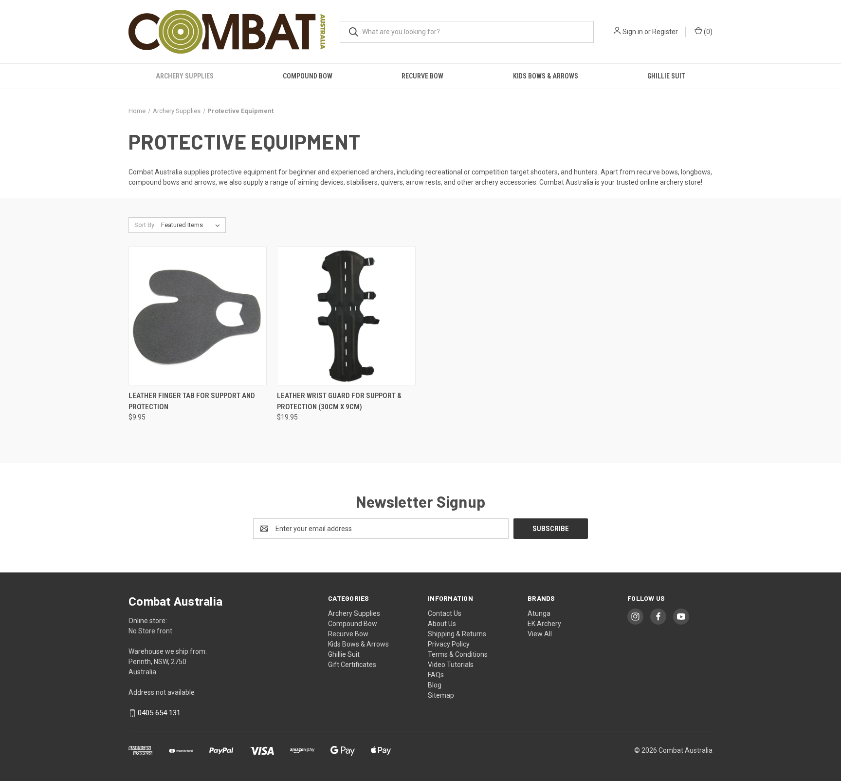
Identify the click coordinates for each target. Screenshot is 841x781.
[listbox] (192, 225)
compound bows (154, 182)
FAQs (436, 675)
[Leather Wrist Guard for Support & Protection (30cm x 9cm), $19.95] (346, 315)
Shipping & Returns (457, 634)
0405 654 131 (159, 713)
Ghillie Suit (666, 76)
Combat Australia (155, 172)
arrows (205, 182)
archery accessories (505, 182)
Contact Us (444, 613)
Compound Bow (307, 76)
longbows (696, 172)
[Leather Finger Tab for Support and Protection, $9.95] (197, 315)
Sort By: (145, 225)
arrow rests (423, 182)
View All (540, 634)
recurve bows (657, 172)
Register (665, 32)
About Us (442, 624)
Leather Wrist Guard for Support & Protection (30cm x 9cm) (339, 401)
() (707, 32)
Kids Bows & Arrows (545, 76)
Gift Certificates (352, 664)
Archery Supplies (185, 76)
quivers (392, 182)
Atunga (539, 613)
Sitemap (441, 695)
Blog (434, 685)
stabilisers (362, 182)
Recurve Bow (422, 76)
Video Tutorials (451, 664)
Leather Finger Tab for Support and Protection (191, 401)
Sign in (632, 32)
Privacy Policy (449, 644)
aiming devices (321, 182)
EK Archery (544, 624)
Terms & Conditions (458, 654)
